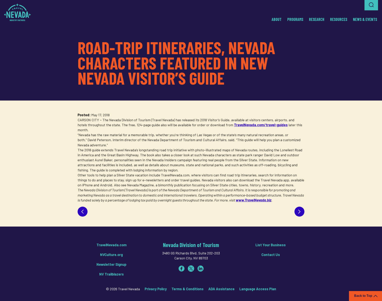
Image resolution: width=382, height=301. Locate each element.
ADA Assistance (221, 289)
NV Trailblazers (111, 274)
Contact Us (270, 254)
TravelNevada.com (111, 245)
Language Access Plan (257, 289)
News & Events (365, 19)
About (277, 19)
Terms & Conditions (188, 289)
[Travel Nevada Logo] (17, 12)
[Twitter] (191, 268)
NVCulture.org (111, 254)
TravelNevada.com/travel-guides (261, 125)
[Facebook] (181, 268)
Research (316, 19)
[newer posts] (83, 212)
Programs (295, 19)
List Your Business (270, 245)
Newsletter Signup (111, 264)
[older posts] (299, 212)
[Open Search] (371, 5)
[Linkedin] (200, 268)
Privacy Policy (156, 289)
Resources (338, 19)
